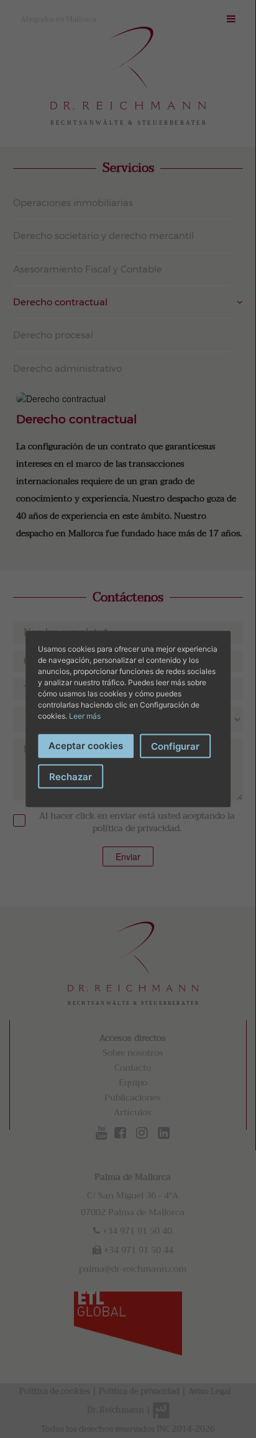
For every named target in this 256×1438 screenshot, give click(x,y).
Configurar (175, 746)
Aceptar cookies (85, 745)
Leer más (85, 715)
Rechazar (70, 777)
